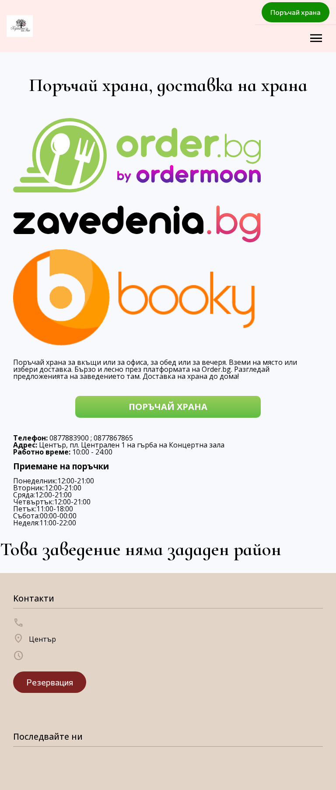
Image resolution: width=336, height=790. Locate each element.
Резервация (49, 682)
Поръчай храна (295, 12)
